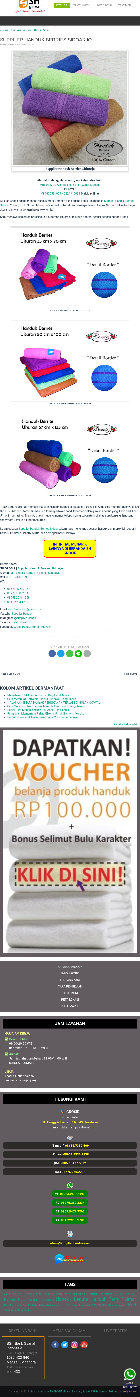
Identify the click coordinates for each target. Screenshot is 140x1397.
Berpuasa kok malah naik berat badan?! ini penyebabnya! (43, 717)
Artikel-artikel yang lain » (127, 724)
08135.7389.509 (16, 577)
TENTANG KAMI (70, 980)
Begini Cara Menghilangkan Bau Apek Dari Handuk (38, 710)
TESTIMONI (70, 993)
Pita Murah (40, 1305)
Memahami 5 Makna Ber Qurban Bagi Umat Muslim (39, 695)
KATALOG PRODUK (70, 967)
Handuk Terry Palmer (113, 1299)
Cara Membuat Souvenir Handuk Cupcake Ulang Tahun (41, 699)
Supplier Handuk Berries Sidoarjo (39, 528)
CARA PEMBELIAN (70, 986)
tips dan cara (23, 1309)
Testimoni (124, 5)
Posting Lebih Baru (10, 673)
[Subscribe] (84, 1347)
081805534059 (51, 193)
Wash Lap (114, 1305)
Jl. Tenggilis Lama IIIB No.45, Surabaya (35, 573)
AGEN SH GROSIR (22, 1293)
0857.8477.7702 (73, 1211)
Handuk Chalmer (99, 1294)
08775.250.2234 (17, 593)
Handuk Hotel (15, 1299)
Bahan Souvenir (52, 1294)
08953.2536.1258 (18, 597)
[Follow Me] (64, 1347)
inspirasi (9, 1309)
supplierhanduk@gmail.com (25, 609)
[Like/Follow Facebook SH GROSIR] (55, 1347)
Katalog (61, 5)
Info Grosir (104, 5)
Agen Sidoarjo (8, 44)
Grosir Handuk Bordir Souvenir (32, 626)
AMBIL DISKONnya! (128, 1386)
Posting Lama (130, 673)
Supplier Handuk (22, 613)
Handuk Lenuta (72, 1299)
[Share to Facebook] (52, 653)
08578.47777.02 (17, 589)
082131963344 (73, 193)
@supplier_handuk (26, 618)
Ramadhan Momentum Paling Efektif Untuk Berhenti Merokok (46, 713)
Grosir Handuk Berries (24, 44)
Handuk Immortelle (41, 1299)
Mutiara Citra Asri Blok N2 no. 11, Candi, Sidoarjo (70, 185)
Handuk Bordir (74, 1294)
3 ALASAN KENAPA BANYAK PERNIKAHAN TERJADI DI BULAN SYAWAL (53, 702)
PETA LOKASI (70, 999)
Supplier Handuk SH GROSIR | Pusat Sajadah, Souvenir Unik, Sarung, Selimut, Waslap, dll (80, 1391)
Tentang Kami (82, 5)
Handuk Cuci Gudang (124, 1294)
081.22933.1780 (17, 602)
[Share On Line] (78, 653)
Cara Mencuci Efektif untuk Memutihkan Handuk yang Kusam (46, 706)
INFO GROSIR (70, 973)
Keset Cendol (23, 1305)
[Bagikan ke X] (61, 653)
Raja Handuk (57, 1305)
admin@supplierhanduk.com (70, 1243)
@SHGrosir (21, 622)
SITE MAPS (70, 1006)
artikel (129, 1304)
